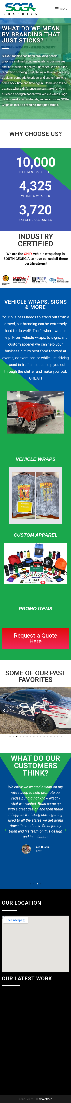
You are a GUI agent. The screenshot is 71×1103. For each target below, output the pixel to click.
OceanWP (45, 1099)
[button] (4, 710)
